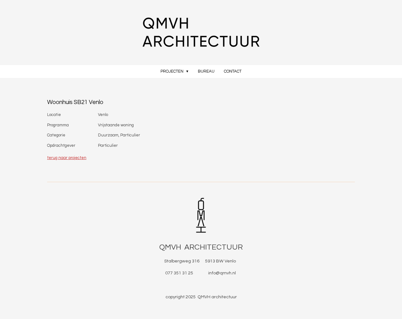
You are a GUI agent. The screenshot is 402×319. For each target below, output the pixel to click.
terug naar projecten (66, 158)
